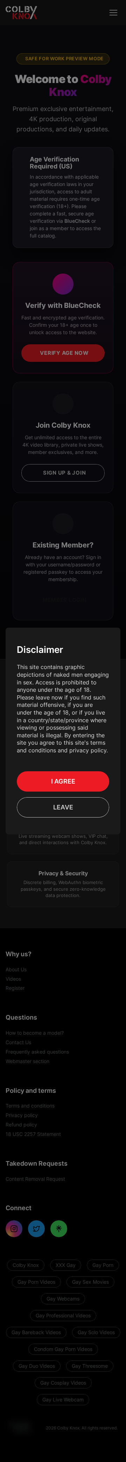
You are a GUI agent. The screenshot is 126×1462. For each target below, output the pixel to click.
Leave (63, 807)
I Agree (63, 781)
